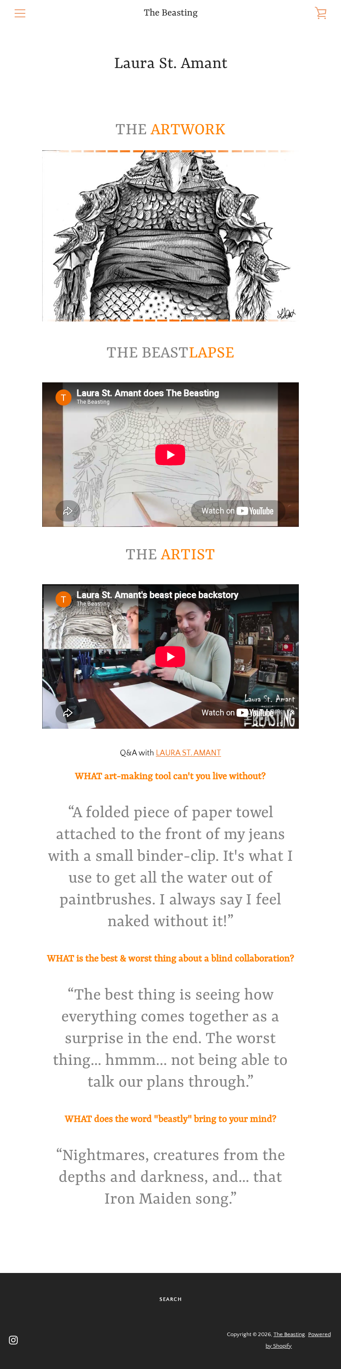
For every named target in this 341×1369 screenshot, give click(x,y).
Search (170, 1299)
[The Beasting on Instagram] (13, 1340)
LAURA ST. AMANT (188, 753)
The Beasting (171, 13)
